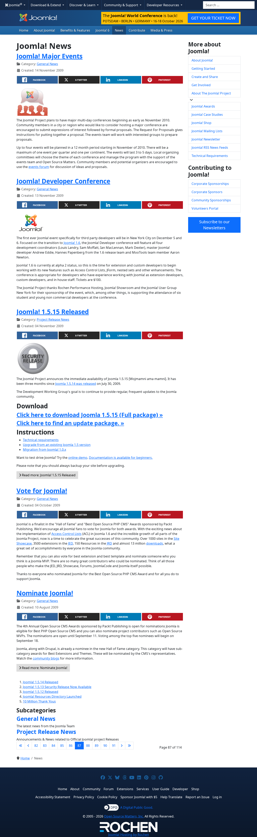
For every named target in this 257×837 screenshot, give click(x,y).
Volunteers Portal (205, 208)
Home (23, 30)
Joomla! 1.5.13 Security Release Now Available (57, 687)
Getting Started (203, 68)
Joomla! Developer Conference (63, 181)
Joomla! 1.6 (72, 243)
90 (105, 745)
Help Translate (171, 797)
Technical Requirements (210, 156)
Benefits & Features (75, 30)
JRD (109, 543)
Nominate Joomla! (44, 593)
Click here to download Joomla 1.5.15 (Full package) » (89, 415)
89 (96, 745)
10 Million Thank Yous (39, 701)
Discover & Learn (82, 5)
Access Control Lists (66, 534)
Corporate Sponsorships (210, 183)
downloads (154, 543)
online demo (77, 457)
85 (62, 745)
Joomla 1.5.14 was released (75, 383)
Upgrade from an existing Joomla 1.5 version (57, 445)
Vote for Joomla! (41, 490)
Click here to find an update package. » (70, 423)
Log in (217, 797)
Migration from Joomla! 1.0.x (44, 449)
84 (53, 745)
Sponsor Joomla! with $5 (138, 797)
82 (36, 745)
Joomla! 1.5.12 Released (40, 691)
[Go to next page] (121, 745)
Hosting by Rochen (128, 834)
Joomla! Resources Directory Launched (52, 696)
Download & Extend (46, 5)
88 (88, 745)
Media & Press (161, 30)
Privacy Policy (83, 797)
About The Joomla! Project (211, 93)
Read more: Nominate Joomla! (44, 668)
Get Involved (201, 85)
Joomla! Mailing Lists (207, 131)
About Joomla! (44, 30)
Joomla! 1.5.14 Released (40, 682)
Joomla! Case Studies (207, 114)
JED (70, 543)
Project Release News (53, 319)
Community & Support (121, 5)
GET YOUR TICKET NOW (213, 18)
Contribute (137, 30)
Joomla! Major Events (49, 56)
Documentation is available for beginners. (121, 457)
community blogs (46, 658)
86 (70, 745)
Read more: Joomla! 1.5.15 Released (48, 475)
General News (47, 64)
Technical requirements (41, 440)
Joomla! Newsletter (206, 139)
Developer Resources (163, 5)
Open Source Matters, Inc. (124, 816)
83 (45, 745)
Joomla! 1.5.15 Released (52, 311)
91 (114, 745)
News (119, 30)
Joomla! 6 (102, 30)
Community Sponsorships (211, 200)
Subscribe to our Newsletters (214, 225)
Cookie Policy (107, 797)
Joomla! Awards (203, 106)
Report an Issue (197, 797)
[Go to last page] (129, 745)
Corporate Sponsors (207, 192)
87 (79, 745)
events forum (39, 167)
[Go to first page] (20, 745)
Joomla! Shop (201, 123)
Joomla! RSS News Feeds (210, 147)
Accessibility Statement (52, 797)
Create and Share (205, 77)
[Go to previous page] (28, 745)
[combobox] (229, 5)
